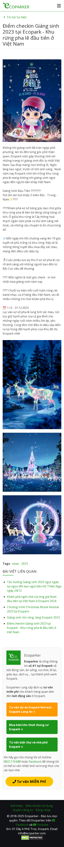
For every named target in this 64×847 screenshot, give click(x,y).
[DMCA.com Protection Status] (32, 837)
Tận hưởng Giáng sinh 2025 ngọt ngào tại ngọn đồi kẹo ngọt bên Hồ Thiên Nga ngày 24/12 (34, 586)
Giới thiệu (16, 806)
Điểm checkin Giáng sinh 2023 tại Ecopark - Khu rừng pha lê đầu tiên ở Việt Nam (31, 628)
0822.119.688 (12, 761)
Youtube (42, 825)
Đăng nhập (43, 810)
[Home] (16, 5)
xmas (15, 564)
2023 (24, 564)
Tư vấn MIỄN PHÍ (31, 781)
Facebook (35, 761)
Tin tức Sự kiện (17, 17)
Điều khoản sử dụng (39, 806)
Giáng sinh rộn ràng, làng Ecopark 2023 (33, 617)
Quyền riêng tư (23, 810)
